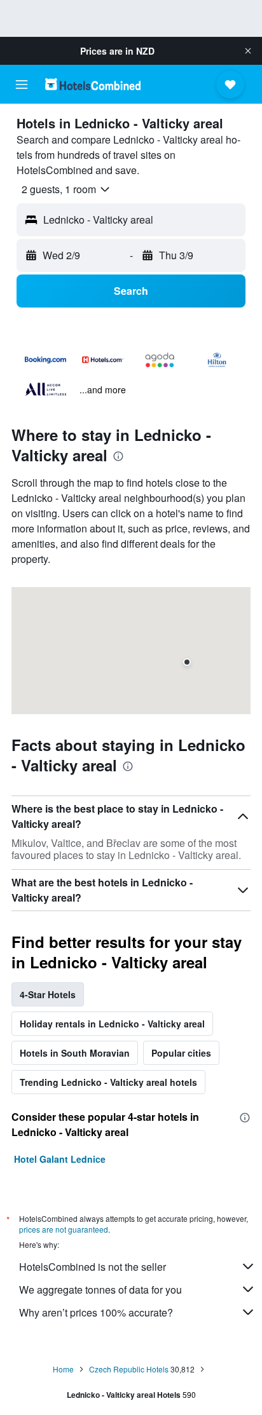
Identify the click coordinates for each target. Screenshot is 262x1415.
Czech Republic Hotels (129, 1369)
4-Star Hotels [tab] (48, 994)
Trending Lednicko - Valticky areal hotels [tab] (108, 1082)
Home (63, 1369)
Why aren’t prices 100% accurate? (96, 1312)
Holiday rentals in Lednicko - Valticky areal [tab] (112, 1023)
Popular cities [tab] (181, 1052)
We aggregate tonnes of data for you (100, 1289)
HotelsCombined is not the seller (92, 1266)
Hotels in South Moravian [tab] (75, 1052)
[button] (248, 51)
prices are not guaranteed (63, 1229)
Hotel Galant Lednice (60, 1159)
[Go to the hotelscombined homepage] (92, 84)
